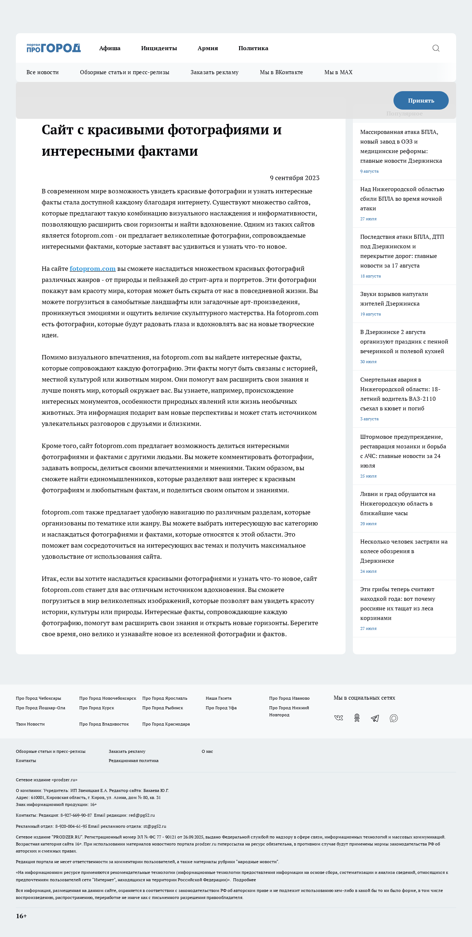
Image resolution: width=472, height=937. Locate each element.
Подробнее (244, 879)
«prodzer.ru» (64, 779)
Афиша (110, 48)
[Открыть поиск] (435, 48)
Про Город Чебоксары (38, 698)
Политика (253, 48)
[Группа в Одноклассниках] (357, 717)
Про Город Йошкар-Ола (40, 707)
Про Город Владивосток (104, 724)
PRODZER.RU (67, 837)
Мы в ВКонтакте (281, 72)
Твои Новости (30, 724)
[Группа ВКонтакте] (338, 717)
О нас (207, 751)
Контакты (26, 760)
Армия (208, 48)
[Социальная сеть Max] (394, 717)
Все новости (43, 72)
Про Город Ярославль (164, 698)
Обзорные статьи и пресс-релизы (124, 72)
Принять (421, 100)
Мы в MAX (338, 72)
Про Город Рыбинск (162, 707)
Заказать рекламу (215, 72)
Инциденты (159, 48)
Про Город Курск (96, 707)
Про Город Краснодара (166, 724)
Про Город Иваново (289, 698)
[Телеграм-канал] (375, 717)
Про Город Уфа (221, 707)
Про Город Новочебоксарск (107, 698)
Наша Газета (219, 698)
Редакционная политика (134, 760)
